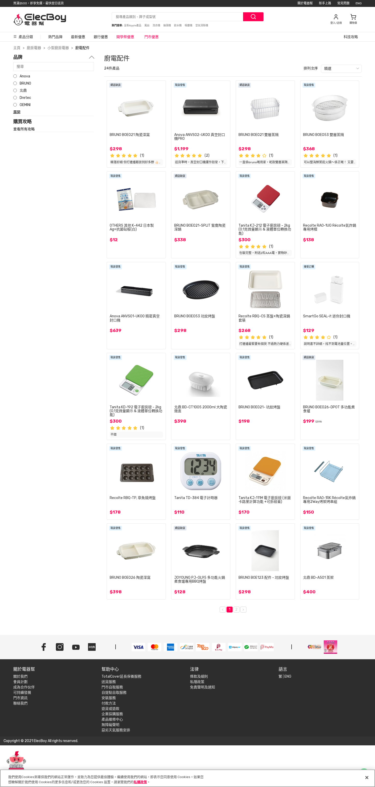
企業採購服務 (112, 714)
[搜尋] (253, 16)
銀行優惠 (101, 37)
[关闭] (366, 777)
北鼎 (23, 90)
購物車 (353, 23)
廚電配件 (82, 48)
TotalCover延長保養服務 (121, 676)
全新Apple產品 (133, 25)
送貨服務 (109, 682)
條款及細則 (199, 676)
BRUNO (25, 83)
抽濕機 (167, 25)
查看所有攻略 (24, 129)
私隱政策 (197, 682)
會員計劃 (20, 682)
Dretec (25, 98)
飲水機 (178, 25)
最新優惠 (78, 37)
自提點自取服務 (114, 692)
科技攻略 (351, 37)
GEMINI (25, 105)
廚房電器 (34, 48)
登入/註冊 (336, 23)
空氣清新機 (201, 25)
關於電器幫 (305, 3)
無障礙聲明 (110, 725)
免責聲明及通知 (202, 687)
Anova (25, 76)
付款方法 (109, 703)
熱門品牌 (55, 37)
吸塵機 (189, 25)
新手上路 (325, 3)
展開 (16, 112)
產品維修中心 (112, 719)
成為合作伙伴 (24, 687)
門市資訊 (20, 698)
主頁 (16, 48)
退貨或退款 (110, 709)
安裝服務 (109, 698)
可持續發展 (22, 692)
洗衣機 (157, 25)
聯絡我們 (20, 703)
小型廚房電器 (58, 48)
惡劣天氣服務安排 (116, 730)
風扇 (147, 25)
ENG (359, 3)
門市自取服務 (112, 687)
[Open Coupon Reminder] (16, 763)
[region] (187, 778)
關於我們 (20, 676)
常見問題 (343, 3)
